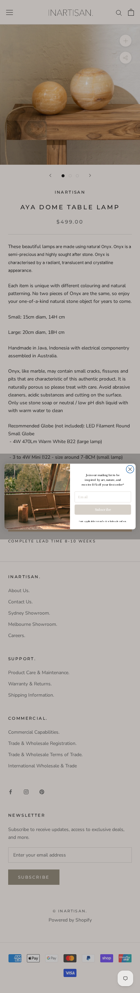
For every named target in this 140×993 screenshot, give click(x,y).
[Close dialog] (130, 469)
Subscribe (102, 510)
